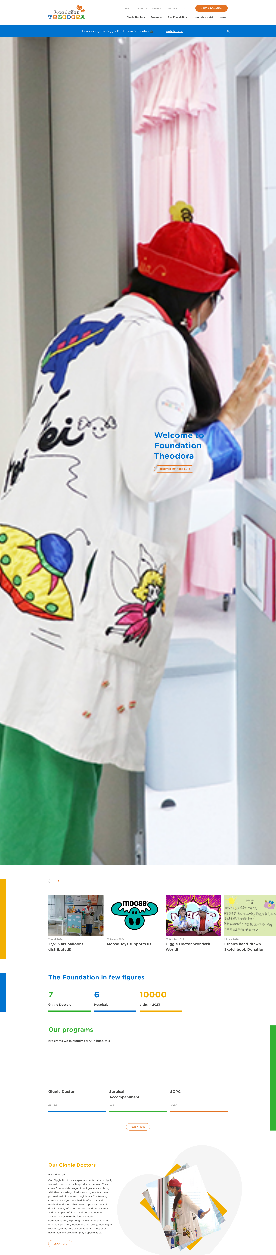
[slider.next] (57, 881)
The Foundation (177, 17)
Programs (156, 17)
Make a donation (211, 8)
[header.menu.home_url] (66, 12)
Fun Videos (141, 8)
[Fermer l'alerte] (228, 31)
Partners (157, 8)
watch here (174, 31)
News (223, 17)
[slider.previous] (50, 881)
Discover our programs (174, 469)
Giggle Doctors (135, 17)
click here (138, 1127)
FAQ (127, 8)
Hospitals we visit (203, 17)
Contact (172, 8)
